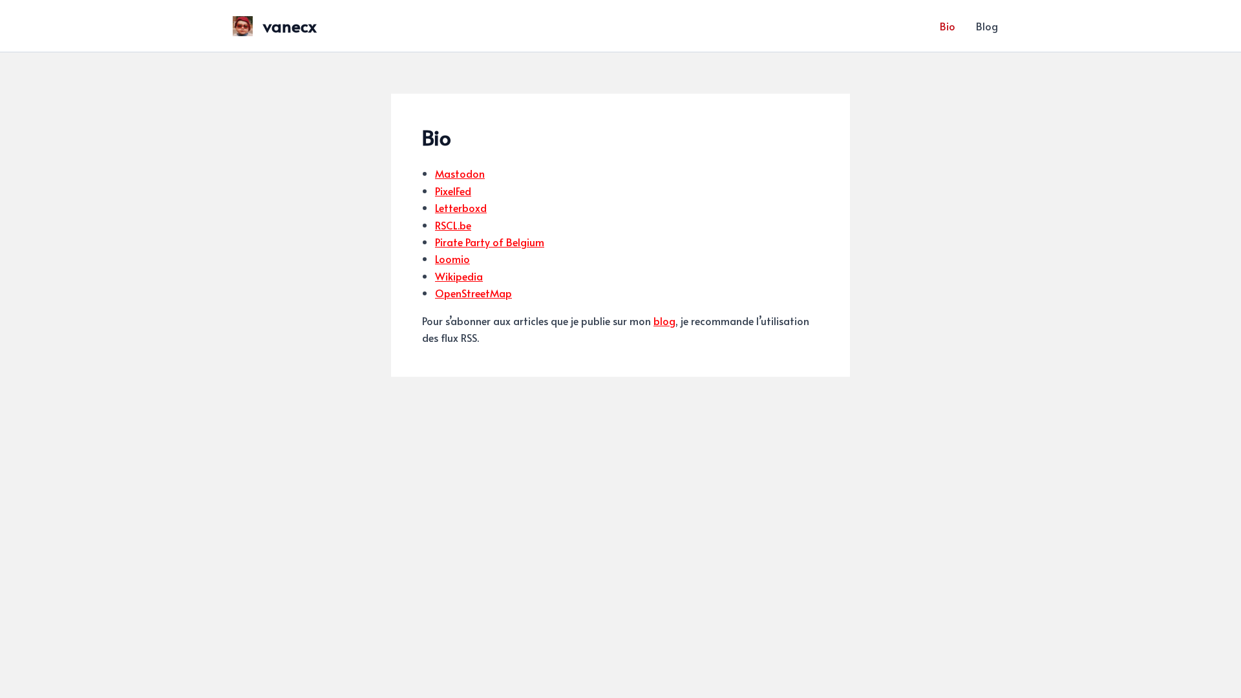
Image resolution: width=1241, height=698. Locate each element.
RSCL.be (453, 225)
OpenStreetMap (473, 293)
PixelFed (453, 191)
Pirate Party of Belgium (489, 242)
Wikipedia (459, 276)
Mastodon (460, 173)
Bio (947, 26)
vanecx (290, 25)
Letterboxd (461, 207)
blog (664, 320)
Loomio (452, 258)
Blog (987, 26)
